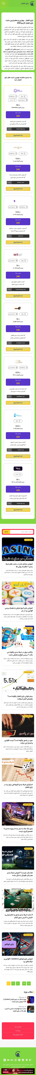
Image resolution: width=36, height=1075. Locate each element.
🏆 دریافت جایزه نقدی (18, 545)
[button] (18, 537)
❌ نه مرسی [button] (18, 550)
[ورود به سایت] (18, 530)
